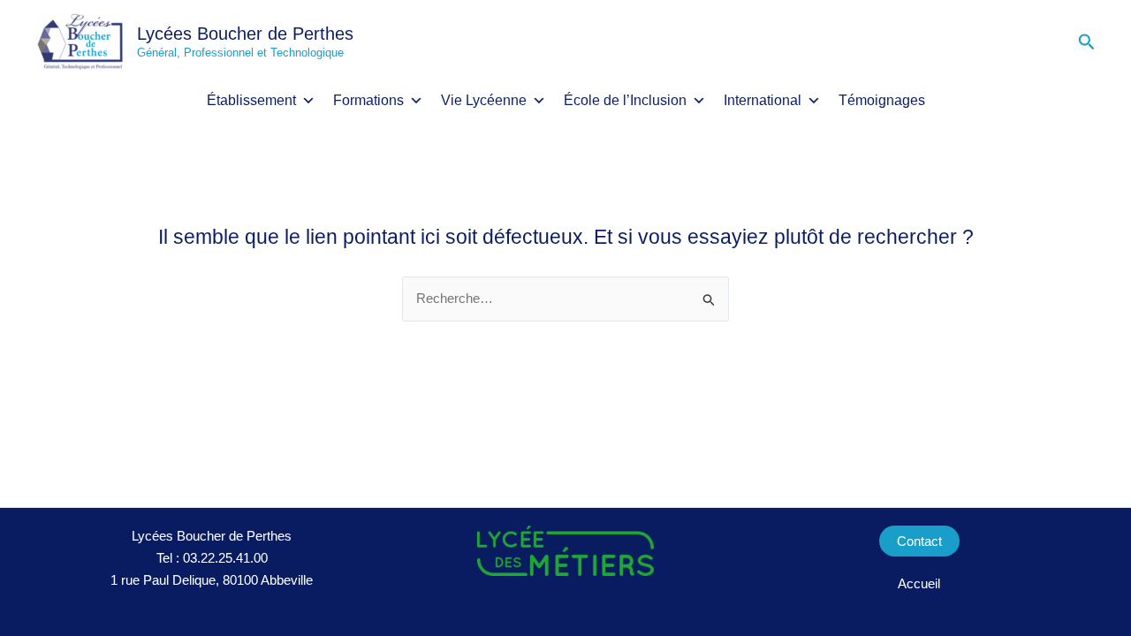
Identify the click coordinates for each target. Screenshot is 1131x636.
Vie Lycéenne (484, 100)
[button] (1087, 42)
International (762, 100)
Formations (368, 100)
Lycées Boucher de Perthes (245, 33)
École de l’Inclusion (625, 100)
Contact (919, 541)
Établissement (251, 100)
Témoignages (882, 100)
